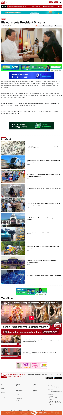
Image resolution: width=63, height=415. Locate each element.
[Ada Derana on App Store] (49, 378)
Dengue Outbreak (42, 6)
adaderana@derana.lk (56, 391)
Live (4, 6)
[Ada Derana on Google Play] (58, 378)
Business (3, 397)
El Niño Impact (28, 6)
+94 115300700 (55, 387)
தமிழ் (56, 2)
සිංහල (51, 2)
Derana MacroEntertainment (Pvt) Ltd (55, 400)
